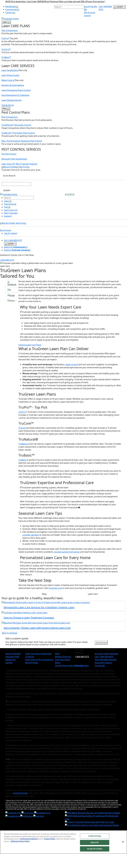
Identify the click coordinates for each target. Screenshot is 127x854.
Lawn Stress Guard (10, 75)
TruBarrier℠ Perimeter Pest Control (18, 133)
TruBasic (22, 460)
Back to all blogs (9, 633)
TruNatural (23, 443)
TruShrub (29, 656)
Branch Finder (10, 166)
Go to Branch (9, 175)
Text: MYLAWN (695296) (105, 659)
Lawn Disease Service (11, 100)
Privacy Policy (49, 839)
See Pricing (24, 166)
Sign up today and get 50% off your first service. (82, 1)
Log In (87, 6)
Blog (44, 594)
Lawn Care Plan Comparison (38, 653)
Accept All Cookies (94, 849)
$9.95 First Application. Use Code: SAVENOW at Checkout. (32, 1)
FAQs (57, 653)
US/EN (119, 6)
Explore (16, 250)
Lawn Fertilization (9, 70)
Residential (10, 6)
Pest (4, 108)
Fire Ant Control (8, 154)
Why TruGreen (22, 163)
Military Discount (63, 656)
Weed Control (8, 80)
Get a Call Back (82, 665)
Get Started (101, 642)
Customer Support (103, 662)
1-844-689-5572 (7, 260)
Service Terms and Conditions (69, 665)
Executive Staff (12, 656)
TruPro (21, 412)
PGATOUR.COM (20, 793)
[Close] (123, 842)
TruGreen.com (55, 588)
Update (6, 190)
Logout (87, 15)
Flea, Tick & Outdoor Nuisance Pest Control (21, 141)
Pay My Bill (100, 665)
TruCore (22, 428)
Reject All (94, 842)
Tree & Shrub (7, 105)
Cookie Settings (94, 836)
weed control (71, 364)
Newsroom (10, 659)
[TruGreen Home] (10, 18)
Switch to (14, 247)
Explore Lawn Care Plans (29, 345)
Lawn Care (93, 594)
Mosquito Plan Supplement (14, 158)
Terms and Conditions (29, 839)
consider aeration (30, 535)
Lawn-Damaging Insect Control (16, 90)
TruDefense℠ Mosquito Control (16, 125)
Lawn (5, 22)
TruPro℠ (5, 38)
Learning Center (62, 659)
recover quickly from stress (67, 551)
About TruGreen (13, 653)
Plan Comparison (9, 30)
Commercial (11, 9)
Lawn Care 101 (8, 163)
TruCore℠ (6, 49)
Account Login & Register (106, 653)
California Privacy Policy (20, 841)
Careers (9, 12)
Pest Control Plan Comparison (39, 659)
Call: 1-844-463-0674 (104, 656)
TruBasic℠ (6, 57)
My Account (89, 12)
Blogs (57, 662)
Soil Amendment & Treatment (15, 95)
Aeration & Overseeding (12, 85)
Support (33, 163)
